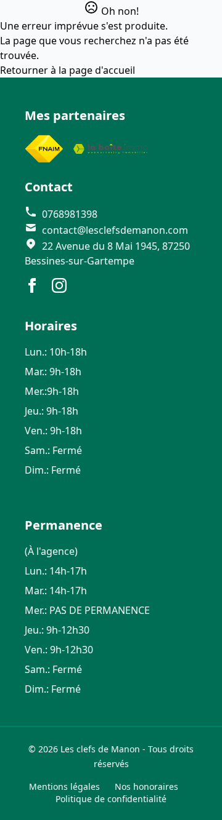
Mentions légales (64, 786)
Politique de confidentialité (111, 799)
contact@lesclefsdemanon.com (113, 230)
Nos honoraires (146, 786)
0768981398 (68, 214)
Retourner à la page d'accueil (67, 70)
